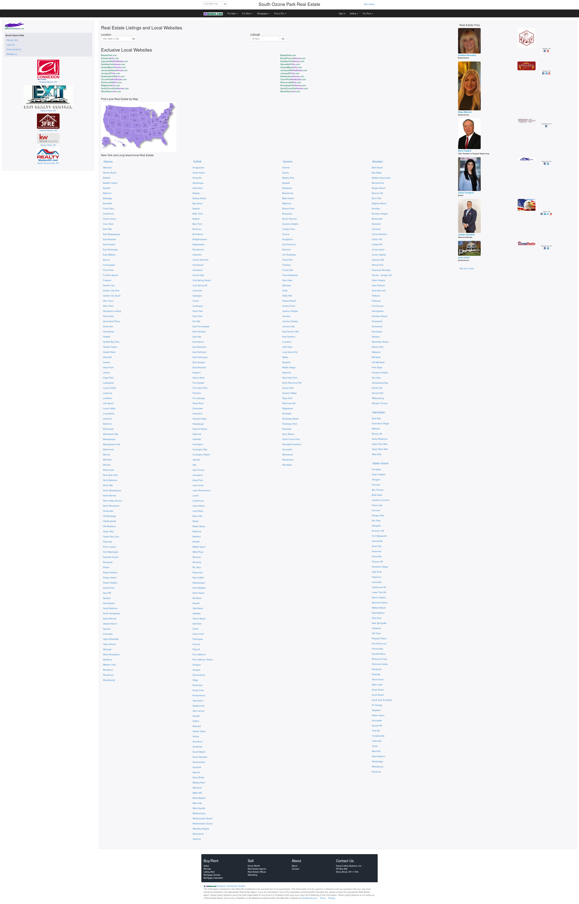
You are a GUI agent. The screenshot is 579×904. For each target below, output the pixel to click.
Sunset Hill (377, 725)
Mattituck (197, 531)
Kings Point (108, 377)
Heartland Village (380, 566)
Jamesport (198, 474)
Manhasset (108, 428)
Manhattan (378, 412)
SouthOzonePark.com (115, 88)
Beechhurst (287, 193)
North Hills (108, 485)
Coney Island (378, 249)
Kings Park (198, 480)
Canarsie (376, 228)
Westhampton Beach (202, 818)
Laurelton (286, 341)
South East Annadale (382, 699)
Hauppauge (198, 423)
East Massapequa (111, 234)
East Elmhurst (289, 244)
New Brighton (378, 612)
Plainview (107, 541)
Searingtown (109, 603)
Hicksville (107, 357)
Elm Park (376, 520)
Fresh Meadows (290, 275)
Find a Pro (279, 13)
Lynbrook (107, 418)
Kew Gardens (288, 336)
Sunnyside (287, 449)
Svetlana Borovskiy (467, 55)
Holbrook (197, 433)
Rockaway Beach (290, 418)
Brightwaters (198, 244)
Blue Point (197, 223)
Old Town (376, 633)
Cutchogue (198, 305)
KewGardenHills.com (113, 76)
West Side (376, 454)
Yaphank (197, 838)
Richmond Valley (380, 664)
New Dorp (376, 617)
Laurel (196, 495)
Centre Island (109, 218)
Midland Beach (379, 607)
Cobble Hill (377, 244)
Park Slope (377, 367)
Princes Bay (377, 648)
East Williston (109, 254)
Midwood (376, 351)
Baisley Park (288, 177)
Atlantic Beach (110, 172)
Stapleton (376, 710)
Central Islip (198, 275)
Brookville (107, 203)
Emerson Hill (378, 530)
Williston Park (109, 664)
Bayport (196, 208)
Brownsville (377, 218)
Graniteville (377, 541)
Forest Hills (287, 269)
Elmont (106, 259)
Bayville (106, 187)
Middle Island (199, 546)
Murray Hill (377, 433)
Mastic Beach (199, 526)
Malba (285, 357)
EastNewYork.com (292, 61)
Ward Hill (376, 751)
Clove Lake (377, 505)
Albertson (107, 167)
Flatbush (376, 295)
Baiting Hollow (199, 198)
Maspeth (286, 362)
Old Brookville (109, 521)
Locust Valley (109, 408)
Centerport (198, 269)
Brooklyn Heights (380, 213)
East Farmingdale (201, 326)
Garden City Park (111, 290)
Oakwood (376, 628)
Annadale (376, 469)
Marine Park (377, 346)
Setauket (197, 726)
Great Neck (108, 316)
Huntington (198, 444)
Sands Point (108, 587)
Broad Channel (289, 218)
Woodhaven (288, 459)
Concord (376, 510)
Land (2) (10, 44)
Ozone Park (288, 387)
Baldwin (106, 177)
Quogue (196, 669)
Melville (196, 541)
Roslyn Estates (110, 572)
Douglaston (287, 239)
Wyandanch (198, 833)
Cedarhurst (108, 213)
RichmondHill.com (111, 82)
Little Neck (287, 346)
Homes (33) (11, 39)
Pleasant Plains (379, 638)
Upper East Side (379, 443)
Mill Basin (376, 357)
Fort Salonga (199, 398)
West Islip (197, 803)
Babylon (196, 193)
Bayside (286, 182)
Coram (196, 300)
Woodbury (108, 669)
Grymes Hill (377, 561)
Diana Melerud (464, 112)
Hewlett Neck (109, 351)
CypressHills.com (114, 61)
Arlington (376, 479)
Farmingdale (109, 264)
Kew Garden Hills (290, 331)
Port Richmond (379, 643)
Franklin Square (110, 275)
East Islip (197, 336)
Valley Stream (109, 644)
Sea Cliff (107, 592)
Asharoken (198, 187)
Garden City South (112, 295)
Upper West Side (380, 449)
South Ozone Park (291, 439)
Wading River (199, 782)
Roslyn (106, 567)
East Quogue (199, 362)
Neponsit (286, 372)
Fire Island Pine (200, 387)
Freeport (107, 280)
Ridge (195, 680)
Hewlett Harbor (110, 346)
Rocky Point (198, 690)
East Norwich (109, 244)
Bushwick (376, 223)
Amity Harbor (199, 172)
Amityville (197, 177)
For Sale (231, 13)
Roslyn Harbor (110, 577)
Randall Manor (379, 653)
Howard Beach (289, 300)
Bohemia (197, 228)
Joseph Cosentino (466, 234)
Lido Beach (108, 403)
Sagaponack (198, 705)
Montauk (197, 556)
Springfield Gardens (291, 444)
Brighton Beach (379, 203)
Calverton (197, 254)
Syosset (107, 628)
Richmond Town (379, 658)
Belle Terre (198, 213)
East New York (379, 290)
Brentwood (198, 234)
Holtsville (197, 439)
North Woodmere (111, 505)
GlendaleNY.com (290, 64)
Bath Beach (377, 167)
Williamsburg (378, 398)
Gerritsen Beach (379, 316)
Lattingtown (108, 382)
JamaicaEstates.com (114, 70)
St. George (377, 705)
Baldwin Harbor (110, 182)
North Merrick (109, 495)
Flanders (197, 392)
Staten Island (380, 463)
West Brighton (378, 756)
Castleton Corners (380, 500)
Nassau (108, 161)
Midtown (376, 428)
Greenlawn (198, 408)
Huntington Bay (200, 449)
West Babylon (199, 797)
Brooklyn (377, 161)
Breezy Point (288, 208)
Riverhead (197, 685)
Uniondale (108, 633)
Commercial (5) (13, 49)
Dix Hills (196, 321)
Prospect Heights (380, 372)
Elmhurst (286, 249)
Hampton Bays (200, 418)
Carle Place (108, 208)
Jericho (106, 372)
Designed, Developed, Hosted (231, 885)
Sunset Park (377, 392)
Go (225, 3)
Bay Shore (197, 203)
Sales (206, 865)
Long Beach (108, 413)
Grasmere (376, 551)
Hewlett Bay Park (111, 341)
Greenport (197, 413)
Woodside (287, 464)
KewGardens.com (292, 76)
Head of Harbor (200, 428)
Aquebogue (198, 182)
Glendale (286, 285)
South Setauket (200, 756)
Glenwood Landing (112, 310)
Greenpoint (377, 326)
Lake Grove (198, 485)
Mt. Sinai (197, 567)
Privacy (331, 897)
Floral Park (108, 269)
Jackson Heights (290, 310)
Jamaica (286, 316)
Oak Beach (198, 608)
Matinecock (108, 449)
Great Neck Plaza (111, 321)
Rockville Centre (111, 556)
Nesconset (198, 572)
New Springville (379, 623)
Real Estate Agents (257, 868)
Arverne (286, 167)
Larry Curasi (464, 257)
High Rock (377, 571)
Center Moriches (200, 259)
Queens (287, 161)
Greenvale (108, 326)
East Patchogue (200, 357)
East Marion (198, 341)
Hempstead (108, 331)
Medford (197, 536)
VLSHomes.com (309, 897)
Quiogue (197, 664)
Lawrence (107, 392)
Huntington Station (201, 454)
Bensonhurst (378, 182)
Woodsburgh (109, 680)
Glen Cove (108, 300)
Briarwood (287, 213)
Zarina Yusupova (466, 193)
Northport (197, 598)
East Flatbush (378, 285)
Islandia (196, 459)
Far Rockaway (289, 254)
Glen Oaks (287, 280)
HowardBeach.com (113, 67)
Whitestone (287, 454)
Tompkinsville (378, 735)
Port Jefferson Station (203, 659)
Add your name (466, 268)
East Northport (199, 351)
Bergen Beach (378, 187)
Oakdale (197, 613)
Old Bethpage (109, 515)
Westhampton (199, 813)
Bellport (196, 218)
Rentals (207, 868)
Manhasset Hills (110, 433)
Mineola (107, 464)
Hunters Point (288, 305)
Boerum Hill (377, 193)
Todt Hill (376, 730)
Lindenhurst (198, 500)
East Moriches (199, 346)
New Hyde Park (110, 474)
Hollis (284, 290)
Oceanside (108, 510)
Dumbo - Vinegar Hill (382, 275)
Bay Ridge (377, 172)
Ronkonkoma (199, 695)
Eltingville (376, 525)
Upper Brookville (111, 639)
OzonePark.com (114, 79)
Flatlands (376, 300)
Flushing (286, 264)
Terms (323, 897)
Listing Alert (209, 871)
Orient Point (198, 633)
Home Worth (254, 865)
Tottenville (376, 740)
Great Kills (377, 556)
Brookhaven (198, 249)
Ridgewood (287, 408)
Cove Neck (108, 223)
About (294, 865)
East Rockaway (110, 249)
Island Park (108, 367)
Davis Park (198, 310)
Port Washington (111, 551)
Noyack (196, 603)
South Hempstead (111, 613)
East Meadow (109, 239)
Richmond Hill (288, 403)
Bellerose (286, 203)
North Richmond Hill (291, 382)
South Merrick (109, 618)
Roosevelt (107, 562)
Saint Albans (288, 433)
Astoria (285, 172)
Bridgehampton (200, 239)
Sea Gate (376, 377)
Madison (376, 336)
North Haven (199, 592)
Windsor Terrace (380, 403)
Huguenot (376, 576)
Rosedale (286, 428)
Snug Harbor (378, 689)
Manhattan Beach (380, 341)
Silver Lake (377, 684)
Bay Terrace (377, 489)
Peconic (196, 644)
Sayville (196, 715)
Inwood (106, 362)
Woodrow (376, 771)
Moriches (197, 562)
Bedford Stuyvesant (381, 177)
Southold (197, 767)
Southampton (199, 762)
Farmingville (198, 382)
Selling (353, 13)
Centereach (198, 264)
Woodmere (108, 674)
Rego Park (287, 398)
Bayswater (287, 187)
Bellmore (107, 193)
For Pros (367, 13)
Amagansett (198, 167)
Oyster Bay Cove (111, 536)
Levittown (107, 398)
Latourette (377, 582)
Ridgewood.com (110, 85)
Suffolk (197, 161)
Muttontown (108, 469)
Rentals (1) (11, 53)
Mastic (196, 521)
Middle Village (289, 367)
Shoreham (197, 741)
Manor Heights (379, 597)
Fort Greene (378, 305)
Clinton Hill (377, 239)
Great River (198, 403)
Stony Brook (198, 777)
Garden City (108, 285)
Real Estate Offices (257, 871)
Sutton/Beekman (380, 438)
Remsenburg (199, 674)
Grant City (376, 546)
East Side (376, 418)
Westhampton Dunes (203, 823)
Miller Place (198, 551)
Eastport (197, 372)
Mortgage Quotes (212, 874)
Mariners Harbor (380, 602)
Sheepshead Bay (380, 382)
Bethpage (107, 198)
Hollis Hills (287, 295)
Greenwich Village (380, 423)
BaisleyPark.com (109, 55)
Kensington (377, 331)
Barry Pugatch (464, 151)
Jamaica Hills (288, 326)
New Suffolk (198, 577)
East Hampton (199, 331)
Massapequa (109, 439)
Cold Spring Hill (200, 285)
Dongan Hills (378, 515)
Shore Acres (378, 679)
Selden (196, 721)
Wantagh (107, 649)
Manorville (197, 515)
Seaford (107, 598)
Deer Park (197, 316)
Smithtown (197, 746)
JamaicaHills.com (293, 70)
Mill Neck (107, 459)
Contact (295, 868)
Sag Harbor (198, 700)
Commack (197, 290)
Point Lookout (109, 546)
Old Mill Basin (378, 362)
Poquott (196, 649)
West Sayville (199, 808)
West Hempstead (111, 654)
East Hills (107, 228)
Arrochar (376, 484)
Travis (375, 746)
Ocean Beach (199, 618)
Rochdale (286, 413)
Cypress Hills (378, 259)
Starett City (377, 387)
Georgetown (378, 310)
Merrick (106, 454)
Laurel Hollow (109, 387)
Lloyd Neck (198, 510)
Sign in (342, 13)
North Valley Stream (112, 500)
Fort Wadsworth (379, 535)
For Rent (246, 13)
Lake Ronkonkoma (201, 490)
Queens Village (289, 392)
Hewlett (106, 336)
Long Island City (290, 351)
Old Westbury (109, 526)
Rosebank (376, 669)
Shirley (196, 736)
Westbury (107, 659)
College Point (288, 228)
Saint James (198, 710)
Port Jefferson (199, 654)
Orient (195, 628)
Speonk (196, 772)
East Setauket (199, 367)
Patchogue (198, 639)
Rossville (376, 674)
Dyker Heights (378, 280)
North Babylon (199, 587)
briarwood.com (110, 58)
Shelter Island (199, 731)
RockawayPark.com (293, 85)
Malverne (107, 423)
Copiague (197, 295)
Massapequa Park (111, 444)
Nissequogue (199, 582)
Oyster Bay (108, 531)
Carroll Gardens (379, 234)
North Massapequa (112, 490)
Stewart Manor (110, 623)
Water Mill (197, 792)
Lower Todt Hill (379, 592)
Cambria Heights (290, 223)
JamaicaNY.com (110, 73)
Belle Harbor (288, 198)
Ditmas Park (377, 264)
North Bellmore (110, 480)
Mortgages (262, 13)
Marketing (252, 874)
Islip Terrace (198, 469)
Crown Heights (379, 254)
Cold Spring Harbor (202, 280)
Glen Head (108, 305)
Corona (285, 234)
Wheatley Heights (201, 828)
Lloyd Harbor (199, 505)
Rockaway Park (289, 423)
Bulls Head (377, 494)
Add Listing (369, 4)
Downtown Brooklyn (381, 269)
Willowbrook (377, 766)
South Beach (378, 694)
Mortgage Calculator (213, 877)
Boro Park (376, 198)
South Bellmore (110, 608)
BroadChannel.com (292, 58)
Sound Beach (199, 751)
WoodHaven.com (111, 91)
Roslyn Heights (110, 582)
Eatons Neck (199, 377)
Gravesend (377, 321)
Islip (194, 464)
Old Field (197, 623)
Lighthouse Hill (379, 587)
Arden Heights (378, 474)
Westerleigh (377, 761)
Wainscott (197, 787)
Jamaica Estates (290, 321)
